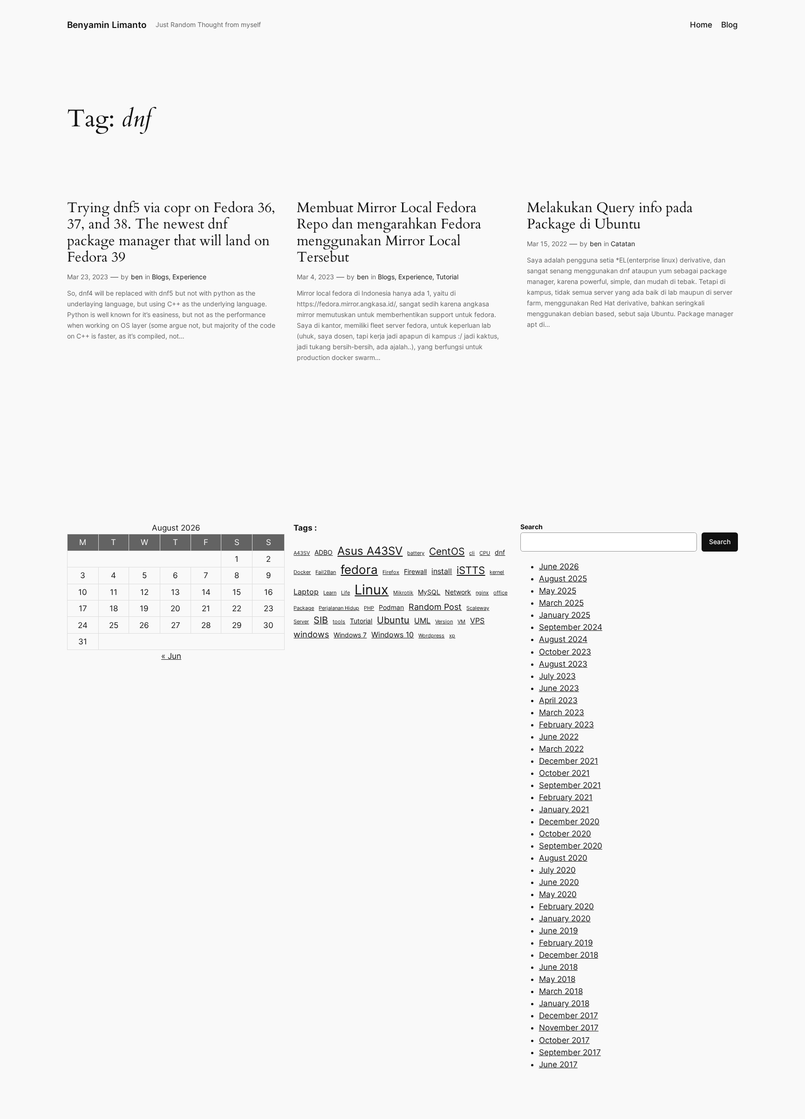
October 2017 (564, 1040)
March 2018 (561, 991)
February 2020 (566, 906)
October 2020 (565, 833)
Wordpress (431, 636)
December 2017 (568, 1015)
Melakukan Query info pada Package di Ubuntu (610, 216)
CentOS (446, 551)
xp (452, 636)
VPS (477, 620)
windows (311, 634)
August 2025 (563, 578)
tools (339, 622)
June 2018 (558, 967)
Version (444, 622)
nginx (482, 593)
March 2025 (561, 603)
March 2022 (561, 748)
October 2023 (565, 651)
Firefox (390, 572)
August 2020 (563, 858)
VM (461, 622)
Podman (391, 607)
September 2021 (570, 785)
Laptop (306, 591)
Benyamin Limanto (107, 24)
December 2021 (568, 761)
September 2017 (570, 1052)
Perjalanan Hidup (339, 608)
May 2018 (557, 979)
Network (458, 592)
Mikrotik (403, 593)
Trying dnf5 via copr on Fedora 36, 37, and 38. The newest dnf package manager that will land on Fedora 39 (171, 233)
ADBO (323, 552)
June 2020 (559, 882)
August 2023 (563, 664)
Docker (302, 572)
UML (422, 620)
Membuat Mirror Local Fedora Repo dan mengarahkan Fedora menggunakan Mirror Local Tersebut (389, 233)
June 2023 (559, 688)
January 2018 (564, 1003)
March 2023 (561, 712)
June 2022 (559, 736)
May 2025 (557, 590)
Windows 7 (350, 635)
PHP (369, 608)
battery (415, 553)
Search (719, 542)
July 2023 (557, 676)
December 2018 (568, 955)
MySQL (429, 592)
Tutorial (447, 277)
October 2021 (564, 773)
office (500, 593)
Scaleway (477, 608)
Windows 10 (392, 634)
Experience (189, 277)
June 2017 (558, 1064)
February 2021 (566, 797)
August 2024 (563, 639)
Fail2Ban (325, 572)
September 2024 (570, 627)
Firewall (415, 571)
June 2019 (558, 930)
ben (137, 277)
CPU (484, 553)
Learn (329, 593)
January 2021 (564, 809)
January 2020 (565, 918)
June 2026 (559, 566)
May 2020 (558, 894)
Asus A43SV (369, 551)
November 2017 (569, 1027)
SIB (321, 620)
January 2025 (564, 615)
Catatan (623, 244)
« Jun (171, 656)
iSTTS (471, 570)
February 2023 (566, 724)
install (441, 571)
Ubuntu (393, 620)
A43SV (301, 553)
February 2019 (566, 942)
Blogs (160, 277)
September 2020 (570, 845)
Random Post (435, 606)
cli (472, 553)
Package (303, 608)
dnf (500, 552)
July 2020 (557, 870)
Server (301, 622)
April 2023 (558, 700)
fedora (359, 569)
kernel (497, 572)
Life (345, 593)
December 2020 (569, 821)
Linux (372, 589)
